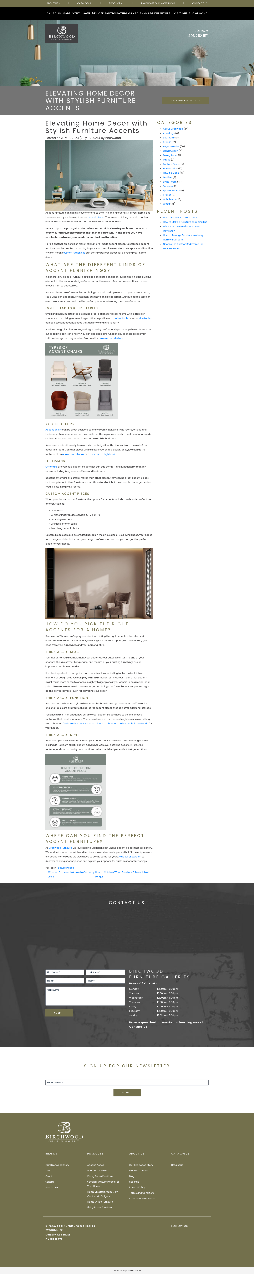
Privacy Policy (137, 1187)
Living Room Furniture (99, 1207)
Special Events (171, 190)
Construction (170, 151)
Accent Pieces (95, 1165)
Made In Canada (138, 1170)
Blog (131, 1176)
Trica (48, 1170)
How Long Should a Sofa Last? (180, 217)
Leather (167, 177)
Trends (167, 195)
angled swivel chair (73, 454)
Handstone (51, 1187)
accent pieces (96, 217)
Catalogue (84, 3)
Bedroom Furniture (98, 1170)
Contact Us (199, 3)
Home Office (170, 168)
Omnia (49, 1176)
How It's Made (171, 173)
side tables (145, 318)
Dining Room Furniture (100, 1176)
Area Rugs (169, 133)
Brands (167, 142)
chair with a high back (102, 454)
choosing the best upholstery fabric (127, 723)
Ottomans (51, 466)
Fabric (166, 159)
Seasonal (168, 186)
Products (115, 3)
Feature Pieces (65, 868)
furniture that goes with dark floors (83, 723)
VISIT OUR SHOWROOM (190, 13)
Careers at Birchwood (141, 1198)
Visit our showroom (130, 856)
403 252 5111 (198, 35)
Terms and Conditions (141, 1193)
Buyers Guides (171, 146)
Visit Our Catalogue (185, 100)
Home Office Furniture (100, 1201)
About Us (52, 3)
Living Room (170, 181)
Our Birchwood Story (57, 1165)
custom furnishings (74, 252)
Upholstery (169, 199)
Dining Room (170, 155)
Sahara (49, 1181)
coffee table (121, 318)
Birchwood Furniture (60, 848)
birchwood (113, 138)
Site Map (134, 1181)
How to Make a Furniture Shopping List (185, 222)
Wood (166, 203)
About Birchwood (173, 129)
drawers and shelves (111, 338)
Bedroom (168, 137)
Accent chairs (53, 429)
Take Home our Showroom (158, 3)
